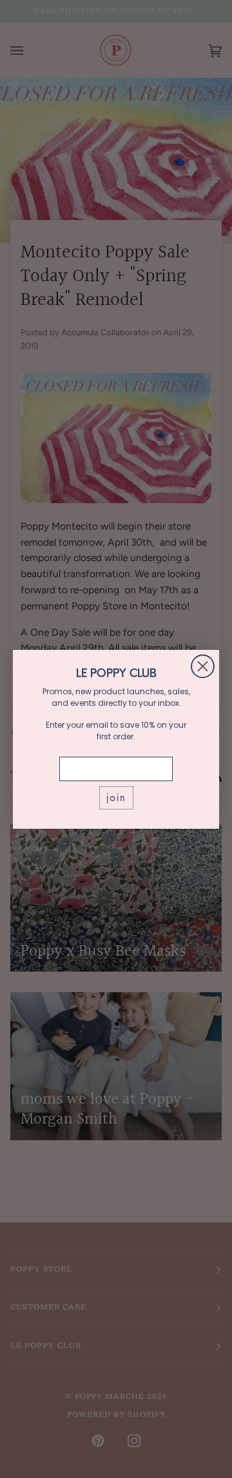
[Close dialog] (202, 666)
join (116, 797)
